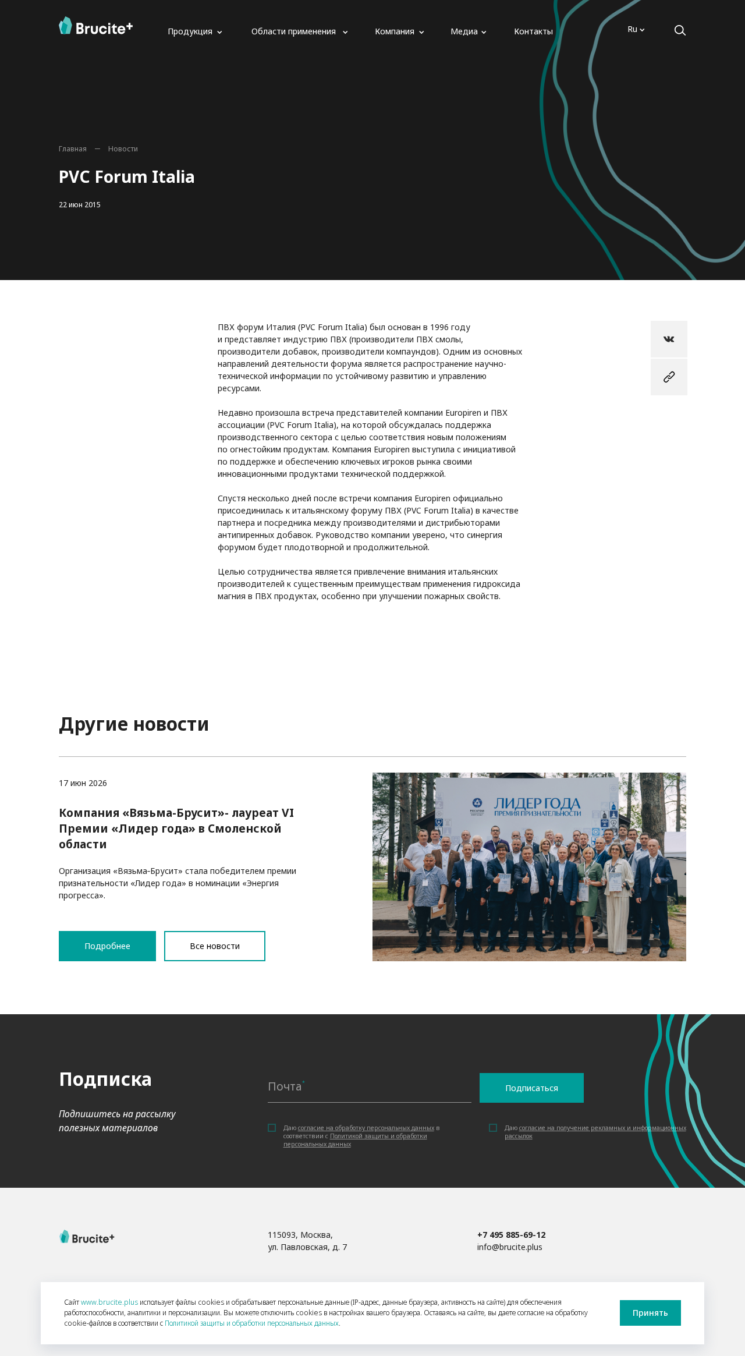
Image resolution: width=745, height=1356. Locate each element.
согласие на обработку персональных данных (366, 1128)
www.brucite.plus (109, 1302)
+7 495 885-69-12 (511, 1234)
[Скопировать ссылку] (669, 377)
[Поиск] (680, 30)
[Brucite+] (96, 25)
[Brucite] (87, 1236)
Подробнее (372, 858)
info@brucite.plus (509, 1246)
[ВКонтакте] (669, 339)
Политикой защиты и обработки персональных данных (252, 1323)
